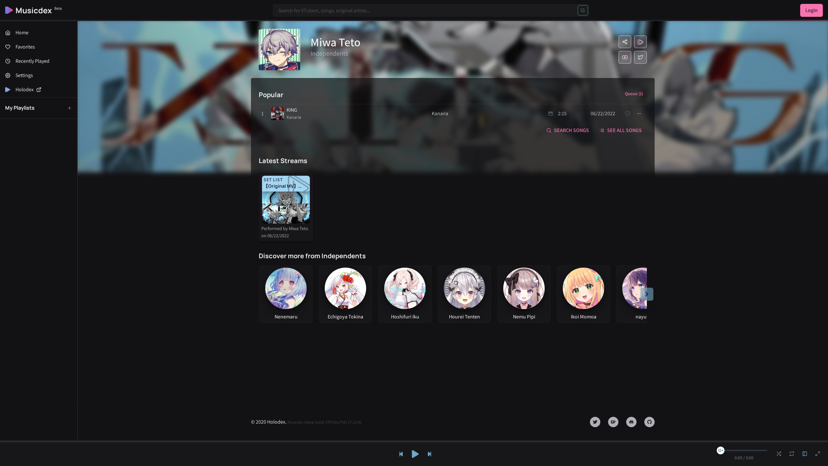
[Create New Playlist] (69, 108)
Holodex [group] (25, 89)
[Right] (646, 294)
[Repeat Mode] (791, 453)
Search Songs (571, 130)
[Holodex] (640, 41)
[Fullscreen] (817, 453)
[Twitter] (640, 57)
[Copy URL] (624, 41)
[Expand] (804, 453)
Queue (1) (634, 93)
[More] (639, 113)
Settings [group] (24, 75)
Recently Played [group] (32, 61)
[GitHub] (649, 422)
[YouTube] (624, 57)
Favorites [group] (25, 46)
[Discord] (631, 422)
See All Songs (624, 130)
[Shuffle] (778, 453)
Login (811, 10)
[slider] (720, 450)
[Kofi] (613, 422)
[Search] (583, 10)
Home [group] (22, 32)
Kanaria (294, 117)
